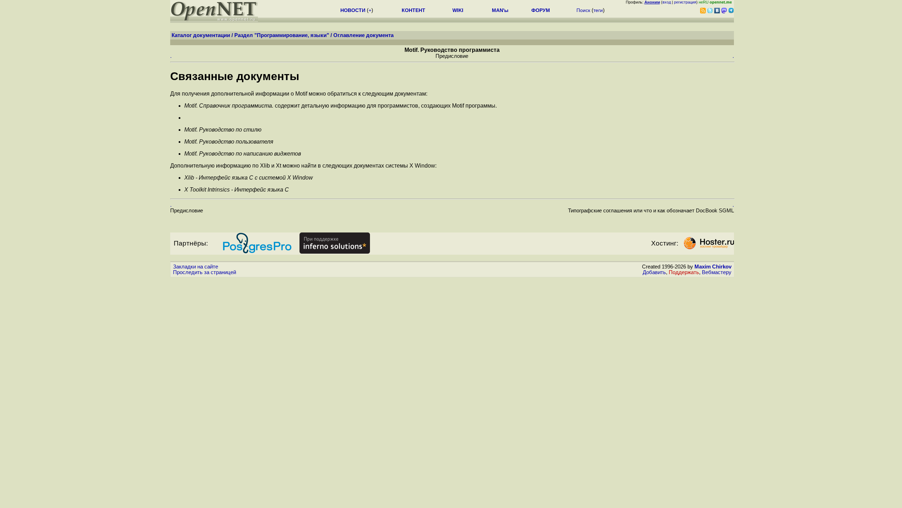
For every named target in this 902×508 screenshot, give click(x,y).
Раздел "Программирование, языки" (281, 35)
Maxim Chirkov (712, 267)
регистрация (685, 2)
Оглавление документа (363, 35)
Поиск (583, 10)
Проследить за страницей (204, 272)
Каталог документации (201, 35)
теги (598, 10)
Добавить (654, 272)
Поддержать (684, 272)
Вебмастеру (716, 272)
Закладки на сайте (195, 267)
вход (666, 2)
